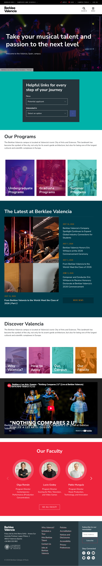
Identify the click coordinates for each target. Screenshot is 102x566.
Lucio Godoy (49, 484)
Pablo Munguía (76, 484)
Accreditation (65, 531)
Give (72, 2)
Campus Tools (83, 2)
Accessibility (65, 541)
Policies (63, 527)
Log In (95, 2)
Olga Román (23, 484)
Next (91, 478)
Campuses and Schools (26, 2)
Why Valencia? (48, 527)
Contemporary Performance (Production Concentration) (23, 495)
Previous (8, 478)
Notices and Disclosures (65, 536)
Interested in (31, 108)
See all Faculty (49, 507)
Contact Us (46, 544)
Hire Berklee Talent (47, 539)
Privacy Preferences (65, 546)
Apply (65, 2)
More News (78, 300)
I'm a (28, 96)
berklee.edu (9, 2)
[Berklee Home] (20, 528)
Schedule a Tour (46, 532)
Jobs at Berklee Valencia (45, 550)
